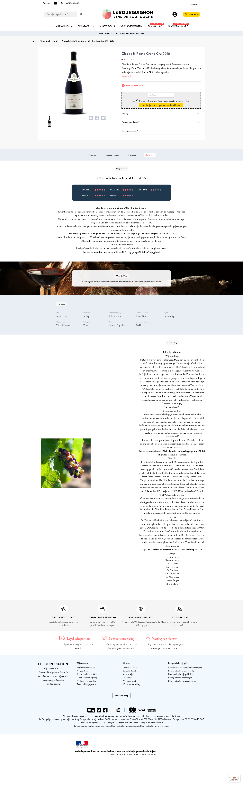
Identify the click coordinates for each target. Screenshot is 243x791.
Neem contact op (121, 695)
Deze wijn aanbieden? (130, 130)
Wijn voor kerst (129, 681)
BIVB (175, 584)
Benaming (149, 155)
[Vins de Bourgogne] (127, 14)
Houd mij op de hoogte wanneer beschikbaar (161, 105)
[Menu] (238, 776)
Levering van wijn (130, 667)
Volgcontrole (82, 670)
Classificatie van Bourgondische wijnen (185, 667)
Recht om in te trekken (87, 674)
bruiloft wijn (128, 674)
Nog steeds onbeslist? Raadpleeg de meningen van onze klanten (165, 646)
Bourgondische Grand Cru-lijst (181, 670)
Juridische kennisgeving (87, 677)
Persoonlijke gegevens (86, 684)
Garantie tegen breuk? (130, 122)
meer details (127, 76)
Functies (132, 155)
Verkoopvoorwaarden (86, 681)
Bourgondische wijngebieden (180, 674)
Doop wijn (127, 677)
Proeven (92, 155)
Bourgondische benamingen (180, 677)
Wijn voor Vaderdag (131, 684)
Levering (125, 113)
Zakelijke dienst (129, 670)
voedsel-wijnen (112, 155)
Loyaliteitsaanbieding (86, 667)
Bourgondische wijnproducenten (182, 681)
